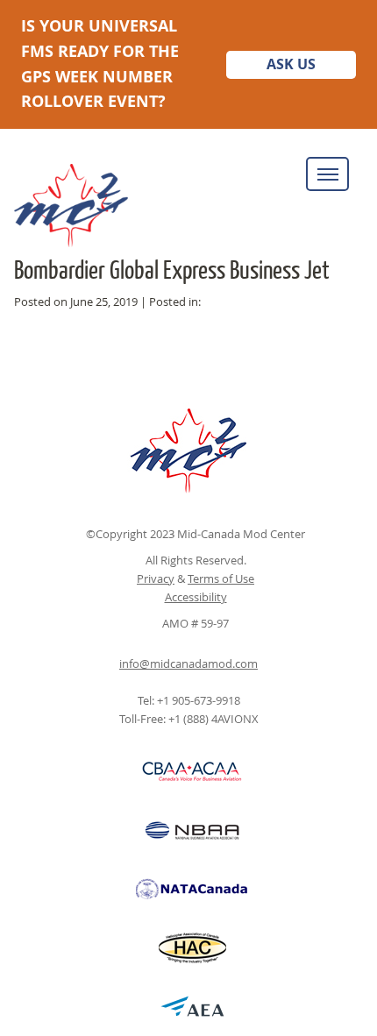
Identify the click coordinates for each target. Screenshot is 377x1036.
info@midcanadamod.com (188, 663)
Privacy (155, 578)
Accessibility (196, 597)
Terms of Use (221, 578)
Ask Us (291, 64)
